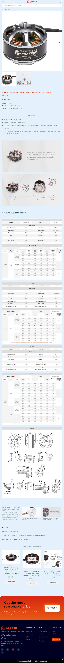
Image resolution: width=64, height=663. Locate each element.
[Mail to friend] (15, 108)
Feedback (41, 634)
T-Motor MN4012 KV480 (12, 106)
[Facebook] (9, 108)
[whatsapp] (19, 108)
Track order (55, 631)
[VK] (11, 108)
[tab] (32, 115)
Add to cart (18, 559)
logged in (14, 539)
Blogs (28, 639)
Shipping (41, 641)
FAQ (27, 637)
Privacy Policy (43, 631)
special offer (28, 661)
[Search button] (60, 5)
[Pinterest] (13, 108)
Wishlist (54, 634)
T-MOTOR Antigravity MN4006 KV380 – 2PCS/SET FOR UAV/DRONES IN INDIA (11, 571)
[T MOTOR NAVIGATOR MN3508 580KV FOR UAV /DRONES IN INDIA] (12, 513)
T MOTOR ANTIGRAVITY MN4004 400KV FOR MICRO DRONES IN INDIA (31, 574)
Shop (8, 9)
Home (4, 9)
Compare (54, 637)
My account (56, 639)
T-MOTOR (11, 576)
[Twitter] (7, 108)
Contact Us (29, 634)
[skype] (21, 108)
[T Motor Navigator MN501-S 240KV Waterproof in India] (31, 512)
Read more (32, 583)
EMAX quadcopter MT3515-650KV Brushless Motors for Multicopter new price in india (53, 575)
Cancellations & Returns (43, 637)
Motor (13, 9)
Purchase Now (53, 608)
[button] (4, 42)
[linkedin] (17, 108)
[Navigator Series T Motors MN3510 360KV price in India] (52, 512)
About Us (29, 631)
